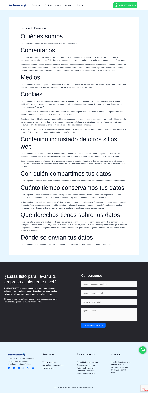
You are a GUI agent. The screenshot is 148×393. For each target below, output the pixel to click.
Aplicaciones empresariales (53, 365)
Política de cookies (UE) (86, 374)
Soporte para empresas (86, 365)
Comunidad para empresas (87, 362)
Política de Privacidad (85, 368)
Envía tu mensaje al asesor (93, 325)
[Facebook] (9, 368)
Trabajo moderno (49, 362)
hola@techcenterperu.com (121, 362)
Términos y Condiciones (86, 371)
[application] (41, 5)
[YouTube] (33, 368)
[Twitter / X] (28, 368)
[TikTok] (23, 368)
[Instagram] (14, 368)
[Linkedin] (19, 368)
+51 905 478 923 (127, 5)
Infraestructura (47, 368)
